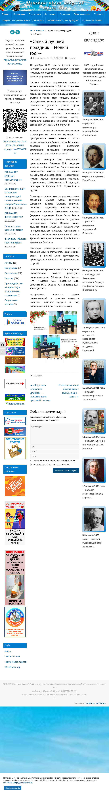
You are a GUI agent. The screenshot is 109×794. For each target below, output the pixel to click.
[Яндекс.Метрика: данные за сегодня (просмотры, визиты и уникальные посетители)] (15, 404)
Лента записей (12, 656)
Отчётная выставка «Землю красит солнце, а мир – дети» (68, 391)
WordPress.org (12, 667)
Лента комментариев (15, 662)
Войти (8, 651)
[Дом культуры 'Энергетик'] (15, 345)
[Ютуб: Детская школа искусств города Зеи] (12, 32)
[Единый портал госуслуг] (15, 424)
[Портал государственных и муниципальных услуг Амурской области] (15, 435)
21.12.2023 (58, 58)
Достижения (11, 273)
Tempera (90, 703)
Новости (40, 30)
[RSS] (17, 32)
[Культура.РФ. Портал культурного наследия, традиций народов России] (15, 387)
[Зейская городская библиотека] (15, 372)
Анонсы (8, 263)
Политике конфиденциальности (17, 783)
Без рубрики (11, 268)
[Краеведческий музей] (15, 363)
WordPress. (101, 703)
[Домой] (31, 30)
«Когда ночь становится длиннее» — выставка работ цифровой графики (40, 393)
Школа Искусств (41, 58)
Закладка (37, 376)
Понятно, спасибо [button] (13, 788)
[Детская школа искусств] (15, 354)
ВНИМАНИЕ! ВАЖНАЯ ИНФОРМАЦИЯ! (13, 176)
